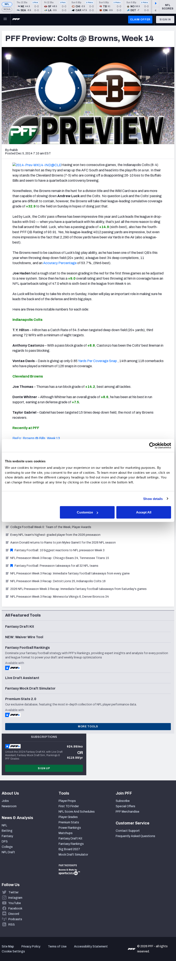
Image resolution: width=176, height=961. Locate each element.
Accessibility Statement (91, 946)
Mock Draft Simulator (73, 854)
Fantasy (7, 836)
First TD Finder (69, 806)
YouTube (14, 903)
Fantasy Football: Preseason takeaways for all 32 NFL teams (56, 565)
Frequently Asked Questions (135, 836)
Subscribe (123, 801)
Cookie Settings (13, 951)
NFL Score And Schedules (77, 811)
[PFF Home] (16, 19)
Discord (13, 913)
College (7, 846)
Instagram (15, 897)
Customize (85, 512)
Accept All (143, 512)
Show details (153, 498)
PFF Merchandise (127, 811)
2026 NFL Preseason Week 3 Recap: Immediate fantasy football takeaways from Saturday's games (78, 589)
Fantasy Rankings (71, 843)
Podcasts (15, 919)
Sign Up (44, 768)
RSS (11, 924)
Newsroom (9, 806)
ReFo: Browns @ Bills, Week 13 (36, 438)
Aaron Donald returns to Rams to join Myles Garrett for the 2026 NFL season (63, 542)
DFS (5, 841)
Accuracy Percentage (60, 263)
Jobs (5, 801)
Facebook (15, 908)
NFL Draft (8, 852)
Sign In (165, 19)
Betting (7, 830)
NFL (7, 4)
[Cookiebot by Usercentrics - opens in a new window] (152, 445)
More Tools (88, 726)
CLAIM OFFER (140, 19)
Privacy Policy (30, 946)
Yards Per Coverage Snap (97, 361)
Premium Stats (69, 822)
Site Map (8, 946)
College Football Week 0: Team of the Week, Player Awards (50, 527)
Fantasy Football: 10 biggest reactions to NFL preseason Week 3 (60, 550)
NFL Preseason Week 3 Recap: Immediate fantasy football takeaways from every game (70, 573)
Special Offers (125, 806)
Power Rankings (70, 827)
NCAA (7, 9)
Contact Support (128, 830)
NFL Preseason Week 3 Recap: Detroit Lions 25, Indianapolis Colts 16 (58, 581)
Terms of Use (57, 946)
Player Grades (68, 817)
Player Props (67, 801)
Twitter (13, 892)
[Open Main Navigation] (5, 19)
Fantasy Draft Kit (70, 838)
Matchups (66, 833)
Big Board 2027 (69, 849)
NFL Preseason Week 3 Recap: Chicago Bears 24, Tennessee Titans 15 (59, 558)
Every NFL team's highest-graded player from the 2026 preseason (55, 534)
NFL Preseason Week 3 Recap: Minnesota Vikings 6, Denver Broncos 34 (59, 596)
